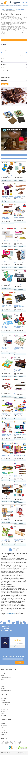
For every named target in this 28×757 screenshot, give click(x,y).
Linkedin (15, 742)
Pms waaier (3, 681)
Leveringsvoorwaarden (5, 702)
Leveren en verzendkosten (6, 677)
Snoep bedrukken (10, 9)
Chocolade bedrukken (21, 9)
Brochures (3, 711)
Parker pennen (4, 727)
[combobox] (18, 157)
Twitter (11, 742)
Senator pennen (4, 730)
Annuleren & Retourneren (6, 690)
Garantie (3, 684)
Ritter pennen (3, 734)
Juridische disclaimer (5, 704)
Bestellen (3, 675)
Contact (2, 707)
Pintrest (7, 742)
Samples (2, 686)
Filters (13, 40)
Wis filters (4, 84)
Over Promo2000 (4, 698)
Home (2, 9)
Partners (2, 713)
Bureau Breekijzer (23, 753)
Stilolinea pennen (4, 732)
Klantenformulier (4, 709)
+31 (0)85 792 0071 (6, 630)
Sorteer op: (5, 157)
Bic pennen (3, 723)
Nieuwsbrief (3, 715)
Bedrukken (3, 688)
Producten (3, 673)
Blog (19, 742)
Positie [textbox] (15, 157)
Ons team (3, 700)
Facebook (2, 742)
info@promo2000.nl (6, 632)
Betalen (2, 679)
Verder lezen (4, 35)
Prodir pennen (4, 725)
